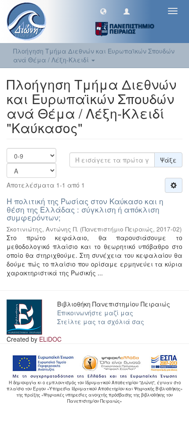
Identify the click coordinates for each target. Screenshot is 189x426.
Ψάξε (168, 159)
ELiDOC (50, 339)
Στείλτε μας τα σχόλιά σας (100, 321)
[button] (103, 11)
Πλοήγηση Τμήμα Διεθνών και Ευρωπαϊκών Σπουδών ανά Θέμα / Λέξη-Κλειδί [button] (93, 55)
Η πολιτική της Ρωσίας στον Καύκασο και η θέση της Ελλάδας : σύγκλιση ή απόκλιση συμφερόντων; (85, 209)
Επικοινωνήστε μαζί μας (95, 312)
